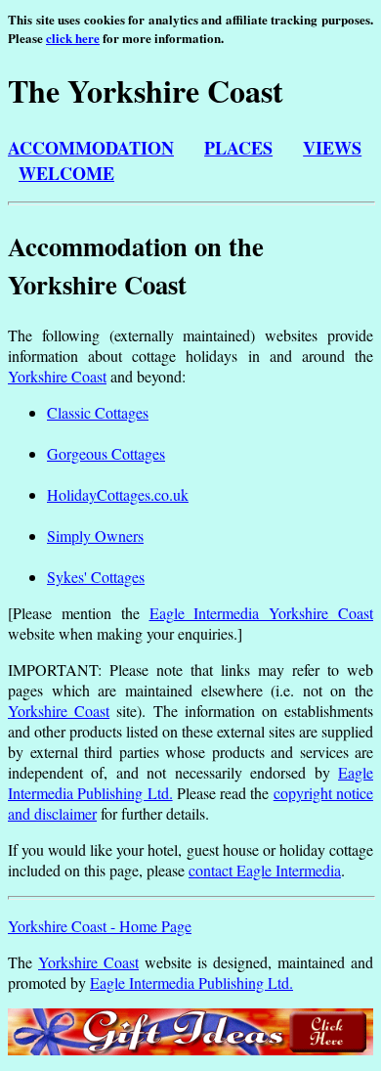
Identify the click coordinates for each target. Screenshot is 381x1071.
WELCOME (66, 173)
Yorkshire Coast (57, 376)
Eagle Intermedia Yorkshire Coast (261, 612)
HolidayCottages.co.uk (118, 494)
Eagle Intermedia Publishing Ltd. (191, 982)
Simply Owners (95, 535)
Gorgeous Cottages (106, 453)
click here (73, 37)
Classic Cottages (97, 412)
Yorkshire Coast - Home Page (99, 925)
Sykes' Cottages (96, 576)
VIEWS (332, 147)
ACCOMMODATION (91, 147)
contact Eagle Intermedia (265, 870)
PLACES (238, 147)
